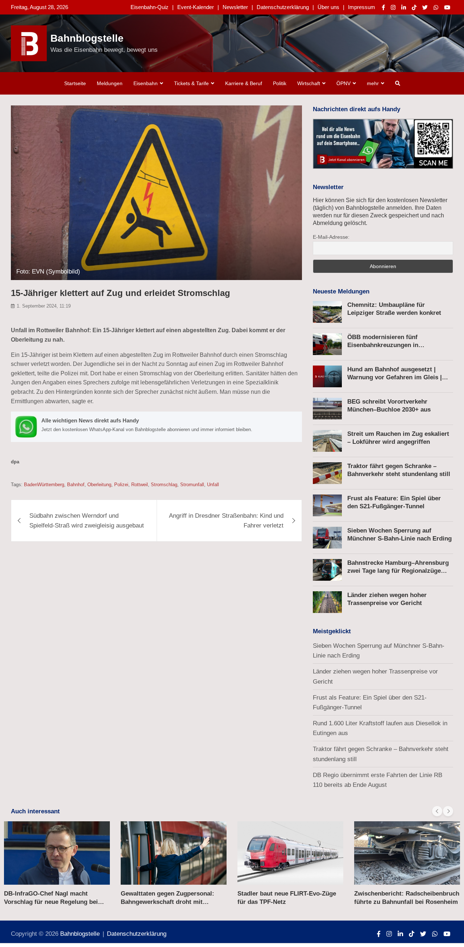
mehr (373, 83)
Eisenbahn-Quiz (149, 7)
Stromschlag (164, 484)
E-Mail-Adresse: (331, 237)
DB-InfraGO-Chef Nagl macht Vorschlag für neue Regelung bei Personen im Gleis (51, 901)
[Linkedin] (403, 7)
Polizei (121, 484)
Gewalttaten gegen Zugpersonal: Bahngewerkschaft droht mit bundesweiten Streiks (167, 901)
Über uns (328, 7)
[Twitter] (425, 7)
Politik (279, 83)
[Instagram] (393, 7)
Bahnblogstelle (87, 38)
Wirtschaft (308, 83)
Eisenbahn (145, 83)
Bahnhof (75, 484)
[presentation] (437, 811)
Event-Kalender (195, 7)
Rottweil (139, 484)
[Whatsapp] (436, 7)
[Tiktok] (414, 7)
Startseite (75, 83)
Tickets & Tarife (191, 83)
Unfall (213, 484)
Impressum (361, 7)
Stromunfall (192, 484)
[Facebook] (383, 7)
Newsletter (235, 7)
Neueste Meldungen (341, 291)
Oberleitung (99, 484)
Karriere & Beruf (243, 83)
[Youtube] (447, 7)
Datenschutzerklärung (283, 7)
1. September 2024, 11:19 (44, 306)
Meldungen (110, 83)
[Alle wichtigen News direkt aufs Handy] (156, 427)
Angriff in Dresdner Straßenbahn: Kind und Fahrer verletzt (226, 520)
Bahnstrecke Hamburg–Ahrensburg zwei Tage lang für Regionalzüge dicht (398, 570)
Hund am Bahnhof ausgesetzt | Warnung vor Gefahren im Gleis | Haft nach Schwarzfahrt (394, 377)
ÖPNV (343, 83)
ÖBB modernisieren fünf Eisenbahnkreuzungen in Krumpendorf (382, 345)
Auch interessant (35, 811)
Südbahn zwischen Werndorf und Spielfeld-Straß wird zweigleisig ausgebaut (86, 520)
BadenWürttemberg (44, 484)
